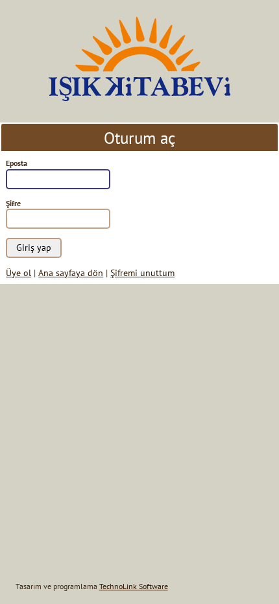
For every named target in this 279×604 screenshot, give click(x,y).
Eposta (16, 163)
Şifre (13, 203)
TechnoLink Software (133, 586)
